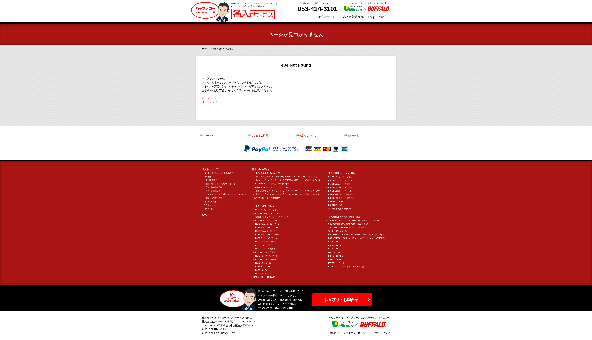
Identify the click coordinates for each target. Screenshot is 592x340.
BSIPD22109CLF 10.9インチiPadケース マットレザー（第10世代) (356, 235)
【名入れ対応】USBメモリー (266, 206)
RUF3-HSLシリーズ (263, 266)
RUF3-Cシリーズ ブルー (265, 242)
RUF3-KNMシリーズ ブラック (267, 210)
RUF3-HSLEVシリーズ (264, 270)
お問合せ (384, 16)
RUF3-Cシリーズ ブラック (266, 245)
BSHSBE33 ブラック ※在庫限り (342, 198)
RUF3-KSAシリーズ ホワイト (267, 220)
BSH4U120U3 (334, 242)
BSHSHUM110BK (335, 205)
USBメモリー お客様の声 (264, 277)
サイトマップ (209, 102)
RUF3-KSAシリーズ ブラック (267, 235)
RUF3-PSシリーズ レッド (266, 259)
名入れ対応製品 (353, 16)
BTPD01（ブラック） (337, 263)
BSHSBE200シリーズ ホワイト (341, 180)
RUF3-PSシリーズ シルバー (267, 256)
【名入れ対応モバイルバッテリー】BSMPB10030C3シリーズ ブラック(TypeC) (288, 191)
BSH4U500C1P (334, 245)
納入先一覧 (208, 209)
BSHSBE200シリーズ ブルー (340, 184)
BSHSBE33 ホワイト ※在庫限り (342, 194)
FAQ (371, 16)
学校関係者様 (211, 180)
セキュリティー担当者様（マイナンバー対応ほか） (227, 194)
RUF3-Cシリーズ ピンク (265, 249)
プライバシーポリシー (355, 333)
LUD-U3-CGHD (334, 252)
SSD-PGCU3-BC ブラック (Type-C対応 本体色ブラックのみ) (353, 220)
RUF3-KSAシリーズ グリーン (267, 224)
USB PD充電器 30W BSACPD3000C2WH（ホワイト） (351, 224)
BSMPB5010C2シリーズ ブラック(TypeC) (272, 184)
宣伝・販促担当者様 (214, 187)
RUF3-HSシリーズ (263, 263)
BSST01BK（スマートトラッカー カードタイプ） (349, 267)
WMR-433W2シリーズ (337, 231)
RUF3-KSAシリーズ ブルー (266, 227)
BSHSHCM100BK (335, 202)
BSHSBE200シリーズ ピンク (341, 191)
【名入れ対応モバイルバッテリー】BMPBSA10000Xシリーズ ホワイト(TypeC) (288, 180)
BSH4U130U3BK (335, 260)
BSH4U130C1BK (335, 256)
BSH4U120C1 (334, 249)
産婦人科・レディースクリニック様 (220, 184)
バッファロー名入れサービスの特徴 (218, 173)
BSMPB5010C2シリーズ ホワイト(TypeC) (272, 187)
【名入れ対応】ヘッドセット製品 (341, 173)
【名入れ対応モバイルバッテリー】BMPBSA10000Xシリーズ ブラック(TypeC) (288, 177)
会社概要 (331, 333)
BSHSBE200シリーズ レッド (340, 187)
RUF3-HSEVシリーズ (264, 274)
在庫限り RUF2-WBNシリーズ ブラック (271, 217)
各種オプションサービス (214, 205)
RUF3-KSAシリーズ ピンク (266, 231)
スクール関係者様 (213, 191)
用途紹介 (207, 177)
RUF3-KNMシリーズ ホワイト (267, 213)
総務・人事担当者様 (214, 198)
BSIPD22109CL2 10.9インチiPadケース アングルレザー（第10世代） (357, 238)
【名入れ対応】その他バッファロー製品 (343, 217)
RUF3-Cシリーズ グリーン (266, 238)
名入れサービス (328, 16)
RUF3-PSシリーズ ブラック (267, 252)
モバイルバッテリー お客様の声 (266, 198)
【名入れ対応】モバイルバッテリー (269, 173)
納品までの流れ (210, 202)
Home (204, 49)
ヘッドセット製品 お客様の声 (338, 209)
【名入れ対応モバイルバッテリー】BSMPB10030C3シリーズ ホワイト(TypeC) (288, 194)
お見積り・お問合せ (341, 300)
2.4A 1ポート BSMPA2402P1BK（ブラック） (347, 227)
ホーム (205, 98)
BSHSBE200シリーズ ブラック (341, 177)
